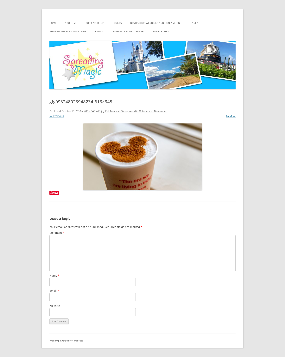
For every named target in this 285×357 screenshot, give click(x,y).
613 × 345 (89, 111)
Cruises (117, 23)
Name (54, 275)
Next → (231, 116)
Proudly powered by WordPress (66, 340)
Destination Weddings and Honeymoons (155, 23)
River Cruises (161, 31)
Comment (56, 233)
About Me (71, 23)
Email (54, 290)
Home (52, 23)
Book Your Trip (95, 23)
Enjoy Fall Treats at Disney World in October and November (132, 111)
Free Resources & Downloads (67, 31)
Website (54, 306)
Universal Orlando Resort (127, 31)
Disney (194, 23)
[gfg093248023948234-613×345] (142, 156)
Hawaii (99, 31)
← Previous (56, 116)
